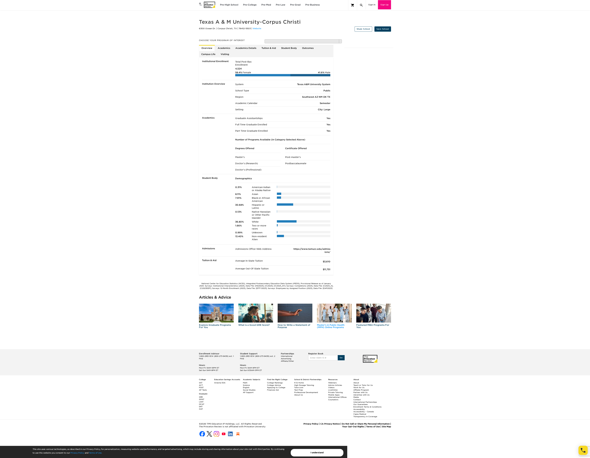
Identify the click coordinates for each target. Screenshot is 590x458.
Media (356, 397)
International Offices (337, 397)
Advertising (286, 359)
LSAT (201, 402)
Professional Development (306, 392)
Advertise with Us (361, 395)
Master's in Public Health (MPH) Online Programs (330, 326)
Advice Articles (335, 385)
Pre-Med (266, 5)
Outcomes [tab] (308, 48)
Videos (331, 387)
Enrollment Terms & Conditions (367, 407)
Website (257, 28)
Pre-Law (280, 5)
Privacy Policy (77, 453)
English (246, 387)
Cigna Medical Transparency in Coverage (365, 415)
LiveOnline (333, 390)
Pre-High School (229, 5)
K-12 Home (299, 383)
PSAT (201, 387)
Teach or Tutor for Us (363, 385)
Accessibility (359, 409)
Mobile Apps (334, 395)
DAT (201, 406)
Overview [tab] (206, 48)
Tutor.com (298, 387)
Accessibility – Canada (363, 412)
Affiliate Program (361, 390)
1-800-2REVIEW (216, 356)
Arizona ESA (219, 383)
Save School (382, 29)
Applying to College (276, 387)
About (356, 383)
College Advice (274, 385)
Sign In (371, 5)
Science (246, 385)
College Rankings (275, 383)
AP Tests (203, 390)
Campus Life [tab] (208, 54)
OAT (201, 409)
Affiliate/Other (287, 361)
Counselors (333, 400)
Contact (357, 400)
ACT (201, 385)
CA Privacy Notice (330, 424)
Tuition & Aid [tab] (269, 48)
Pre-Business (312, 5)
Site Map (386, 426)
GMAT (201, 399)
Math (245, 383)
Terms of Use (95, 453)
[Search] (361, 5)
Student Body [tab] (289, 48)
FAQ (201, 359)
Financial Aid (273, 390)
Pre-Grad (295, 5)
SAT (200, 383)
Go (341, 357)
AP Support (248, 392)
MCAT (201, 404)
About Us (298, 395)
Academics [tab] (224, 48)
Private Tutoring (335, 392)
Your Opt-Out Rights (353, 426)
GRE (201, 397)
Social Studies (249, 390)
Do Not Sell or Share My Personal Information (366, 424)
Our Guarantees (360, 404)
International (286, 356)
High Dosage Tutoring (304, 385)
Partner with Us (360, 392)
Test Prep (298, 390)
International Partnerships (365, 402)
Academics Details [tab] (245, 48)
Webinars (332, 383)
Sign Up (384, 5)
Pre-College (250, 5)
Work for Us (358, 387)
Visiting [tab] (225, 54)
